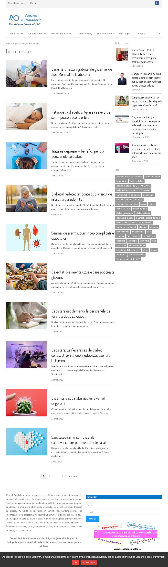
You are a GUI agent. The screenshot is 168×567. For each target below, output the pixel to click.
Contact (34, 3)
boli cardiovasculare (125, 190)
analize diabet (136, 181)
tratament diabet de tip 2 (128, 259)
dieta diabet (121, 222)
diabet (152, 204)
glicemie (143, 227)
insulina (120, 236)
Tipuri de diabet (35, 33)
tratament (121, 254)
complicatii (148, 195)
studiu (154, 250)
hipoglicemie (138, 231)
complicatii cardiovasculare (129, 199)
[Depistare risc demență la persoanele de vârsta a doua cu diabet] (26, 303)
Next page (73, 476)
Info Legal (124, 33)
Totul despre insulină (61, 33)
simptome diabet (137, 245)
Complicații (14, 33)
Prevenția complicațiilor (64, 144)
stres (145, 250)
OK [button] (75, 562)
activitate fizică (152, 176)
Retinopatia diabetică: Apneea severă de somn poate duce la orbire (80, 114)
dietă (133, 222)
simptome (121, 245)
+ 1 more (84, 144)
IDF (149, 231)
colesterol (135, 195)
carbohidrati (121, 195)
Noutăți (56, 343)
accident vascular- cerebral (129, 176)
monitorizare (149, 236)
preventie (144, 241)
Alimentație (58, 265)
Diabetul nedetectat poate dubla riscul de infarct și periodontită (81, 196)
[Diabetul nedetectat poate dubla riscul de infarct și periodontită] (26, 186)
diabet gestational (124, 213)
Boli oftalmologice (61, 105)
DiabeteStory (85, 33)
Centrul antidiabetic (17, 3)
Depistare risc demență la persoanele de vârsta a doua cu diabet (80, 313)
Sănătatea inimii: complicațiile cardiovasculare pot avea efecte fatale (79, 440)
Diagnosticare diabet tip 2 (65, 62)
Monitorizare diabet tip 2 (64, 304)
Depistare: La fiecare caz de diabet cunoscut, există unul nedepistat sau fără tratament (81, 355)
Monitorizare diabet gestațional (68, 391)
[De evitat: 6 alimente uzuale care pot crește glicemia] (26, 264)
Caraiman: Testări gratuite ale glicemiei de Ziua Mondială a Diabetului (81, 72)
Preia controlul (104, 33)
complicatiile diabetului (127, 204)
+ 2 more (91, 391)
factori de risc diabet (126, 227)
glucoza (154, 227)
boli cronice (144, 190)
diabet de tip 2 (140, 208)
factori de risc (145, 222)
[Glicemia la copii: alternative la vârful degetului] (26, 391)
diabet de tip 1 (123, 208)
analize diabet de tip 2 (126, 186)
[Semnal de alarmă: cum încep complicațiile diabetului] (26, 225)
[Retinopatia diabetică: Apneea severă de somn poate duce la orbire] (26, 104)
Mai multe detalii (89, 563)
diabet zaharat (143, 213)
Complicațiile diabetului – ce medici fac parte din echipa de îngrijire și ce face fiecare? (147, 101)
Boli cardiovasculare (62, 430)
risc (154, 241)
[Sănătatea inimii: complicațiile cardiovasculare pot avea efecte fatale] (26, 430)
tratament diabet (136, 254)
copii (143, 204)
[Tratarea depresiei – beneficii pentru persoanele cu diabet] (26, 143)
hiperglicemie (122, 231)
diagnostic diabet (124, 218)
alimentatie (121, 181)
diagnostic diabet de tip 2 (148, 218)
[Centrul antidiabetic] (24, 19)
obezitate (120, 241)
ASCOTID (145, 186)
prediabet (132, 241)
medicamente (133, 236)
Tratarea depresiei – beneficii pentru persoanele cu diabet (77, 153)
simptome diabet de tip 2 (128, 250)
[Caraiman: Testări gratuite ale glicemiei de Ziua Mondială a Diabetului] (26, 61)
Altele (55, 187)
